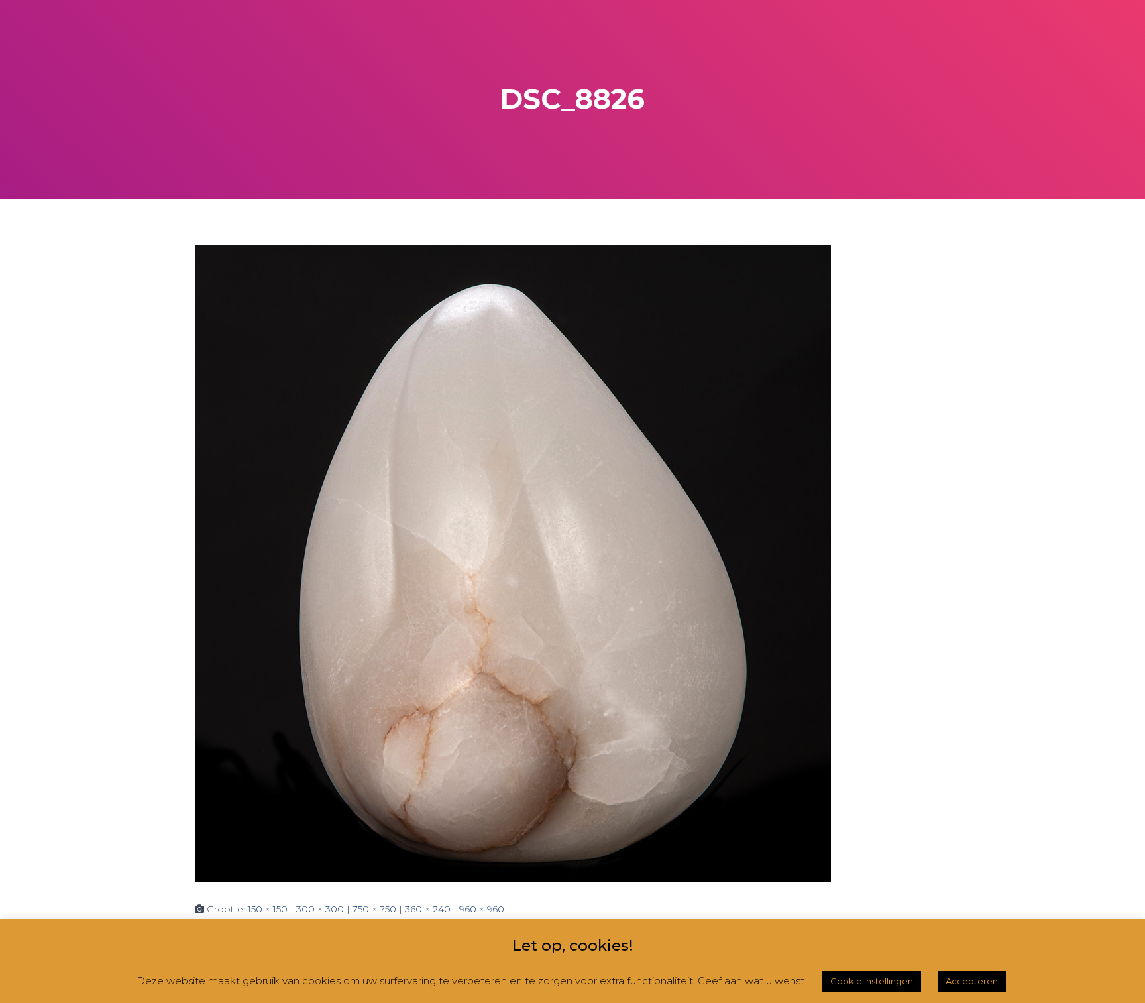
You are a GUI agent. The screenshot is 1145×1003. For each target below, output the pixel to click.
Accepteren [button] (972, 981)
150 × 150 (268, 909)
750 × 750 (374, 909)
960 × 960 (481, 909)
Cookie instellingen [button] (871, 981)
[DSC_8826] (513, 563)
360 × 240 (428, 909)
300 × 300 (320, 909)
